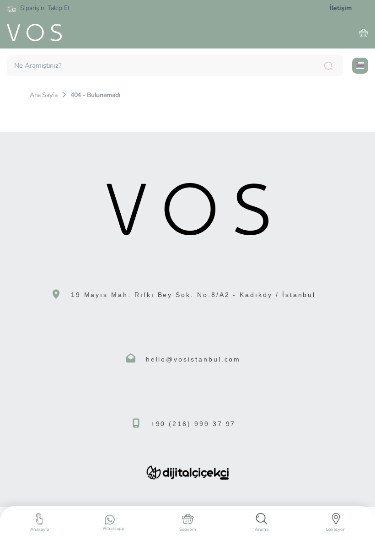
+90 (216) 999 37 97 (193, 423)
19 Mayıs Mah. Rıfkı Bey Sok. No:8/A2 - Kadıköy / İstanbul (193, 294)
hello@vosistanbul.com (193, 359)
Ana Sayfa (43, 95)
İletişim (341, 8)
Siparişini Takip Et (44, 8)
